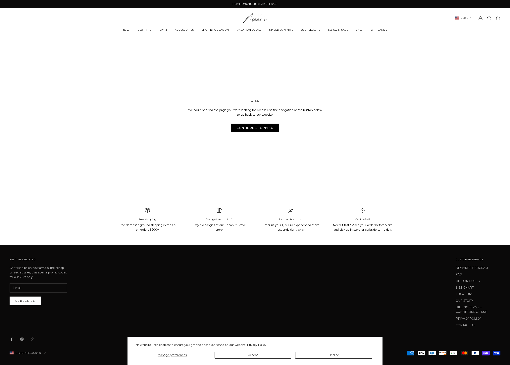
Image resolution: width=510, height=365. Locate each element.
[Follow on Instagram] (22, 339)
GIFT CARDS (379, 29)
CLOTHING (144, 29)
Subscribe (25, 300)
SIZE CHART (465, 287)
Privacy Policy (256, 345)
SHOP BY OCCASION (215, 29)
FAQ (459, 274)
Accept (253, 355)
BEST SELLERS (310, 29)
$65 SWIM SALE (338, 29)
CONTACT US (465, 325)
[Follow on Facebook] (12, 339)
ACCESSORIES (184, 29)
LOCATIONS (464, 294)
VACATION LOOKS (249, 29)
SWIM (163, 29)
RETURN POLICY (468, 281)
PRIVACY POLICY (468, 318)
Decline (334, 355)
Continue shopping (255, 127)
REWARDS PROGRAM (472, 268)
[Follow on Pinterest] (32, 339)
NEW (126, 29)
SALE (359, 29)
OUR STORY (464, 301)
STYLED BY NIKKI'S (281, 29)
